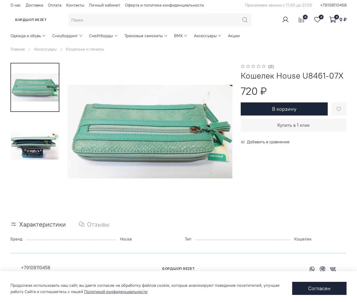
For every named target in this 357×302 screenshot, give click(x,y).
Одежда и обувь (25, 35)
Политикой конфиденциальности (115, 291)
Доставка (34, 5)
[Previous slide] (78, 131)
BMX (178, 35)
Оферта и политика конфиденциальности (164, 5)
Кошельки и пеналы (85, 49)
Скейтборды (101, 35)
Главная (17, 49)
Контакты (75, 5)
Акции (234, 35)
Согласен (319, 288)
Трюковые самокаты (143, 35)
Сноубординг (65, 35)
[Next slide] (222, 131)
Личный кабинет (104, 5)
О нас (15, 5)
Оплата (54, 5)
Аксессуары (205, 35)
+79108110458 (333, 5)
